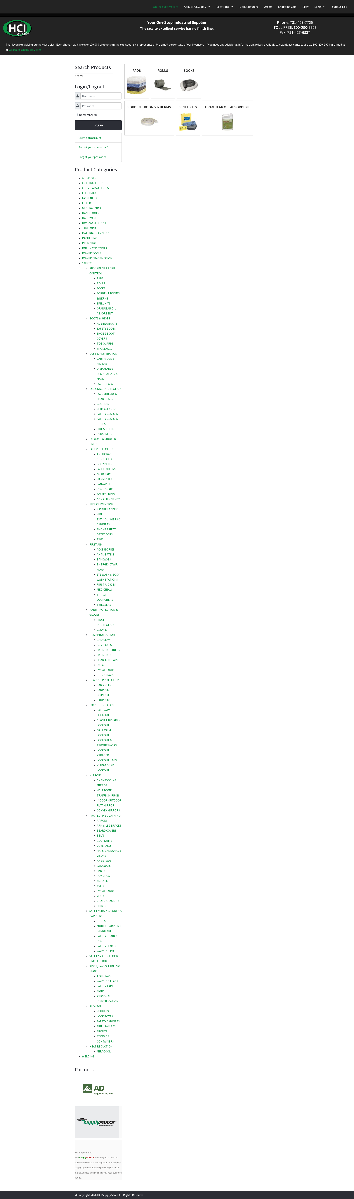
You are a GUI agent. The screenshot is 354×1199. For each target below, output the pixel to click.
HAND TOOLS (90, 213)
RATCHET (103, 665)
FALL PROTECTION (101, 449)
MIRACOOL (104, 1051)
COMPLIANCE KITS (108, 499)
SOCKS (101, 288)
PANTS (101, 871)
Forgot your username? (93, 147)
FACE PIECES (105, 384)
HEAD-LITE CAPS (107, 660)
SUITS (100, 885)
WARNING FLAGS (107, 981)
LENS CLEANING (107, 409)
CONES (101, 921)
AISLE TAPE (104, 976)
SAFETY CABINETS (108, 1021)
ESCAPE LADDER (107, 509)
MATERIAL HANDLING (96, 233)
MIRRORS (95, 775)
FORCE (86, 1157)
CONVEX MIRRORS (108, 810)
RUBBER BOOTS (107, 323)
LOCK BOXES (105, 1016)
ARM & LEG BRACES (109, 825)
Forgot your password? (93, 157)
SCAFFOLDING (106, 494)
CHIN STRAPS (105, 675)
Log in (98, 125)
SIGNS (101, 991)
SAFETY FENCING (107, 946)
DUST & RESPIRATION (103, 353)
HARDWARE (89, 218)
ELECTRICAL (90, 193)
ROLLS (101, 283)
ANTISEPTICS (105, 554)
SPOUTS (102, 1031)
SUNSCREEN (104, 434)
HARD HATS (104, 655)
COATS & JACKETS (108, 901)
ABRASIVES (89, 178)
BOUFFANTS (104, 840)
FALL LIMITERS (106, 469)
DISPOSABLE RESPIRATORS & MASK (107, 373)
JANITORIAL (90, 228)
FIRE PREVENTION (101, 504)
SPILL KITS (103, 303)
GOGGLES (103, 404)
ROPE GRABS (105, 489)
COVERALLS (104, 845)
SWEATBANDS (105, 670)
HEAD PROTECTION (102, 635)
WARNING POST (107, 951)
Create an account (90, 138)
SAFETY (86, 263)
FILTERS (87, 203)
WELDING (88, 1056)
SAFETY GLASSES (107, 414)
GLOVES (102, 630)
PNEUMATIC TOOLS (94, 248)
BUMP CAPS (104, 645)
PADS (100, 278)
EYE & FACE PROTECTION (105, 389)
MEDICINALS (105, 589)
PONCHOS (103, 876)
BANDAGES (104, 559)
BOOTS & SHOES (99, 318)
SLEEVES (102, 881)
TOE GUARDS (105, 343)
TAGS (100, 539)
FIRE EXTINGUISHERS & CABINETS (108, 519)
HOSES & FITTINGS (94, 223)
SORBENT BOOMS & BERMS (149, 107)
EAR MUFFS (104, 685)
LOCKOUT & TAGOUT (102, 705)
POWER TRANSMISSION (97, 258)
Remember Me (88, 115)
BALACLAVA (104, 639)
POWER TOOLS (91, 253)
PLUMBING (89, 243)
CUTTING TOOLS (92, 183)
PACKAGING (89, 238)
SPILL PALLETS (106, 1026)
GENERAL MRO (91, 208)
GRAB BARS (104, 474)
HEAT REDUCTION (101, 1046)
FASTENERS (89, 198)
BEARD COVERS (106, 830)
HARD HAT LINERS (108, 650)
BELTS (101, 835)
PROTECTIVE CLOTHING (105, 815)
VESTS (101, 896)
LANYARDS (103, 484)
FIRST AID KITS (106, 584)
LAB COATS (104, 866)
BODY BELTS (104, 464)
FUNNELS (103, 1011)
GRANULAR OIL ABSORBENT (227, 107)
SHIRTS (101, 906)
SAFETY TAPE (105, 986)
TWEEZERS (104, 604)
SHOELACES (104, 348)
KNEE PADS (104, 860)
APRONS (102, 820)
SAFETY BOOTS (106, 328)
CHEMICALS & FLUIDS (95, 188)
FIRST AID (95, 544)
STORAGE (95, 1006)
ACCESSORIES (105, 549)
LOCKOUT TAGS (107, 760)
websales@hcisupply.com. (25, 49)
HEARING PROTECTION (104, 680)
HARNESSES (104, 479)
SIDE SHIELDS (105, 429)
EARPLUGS (103, 700)
